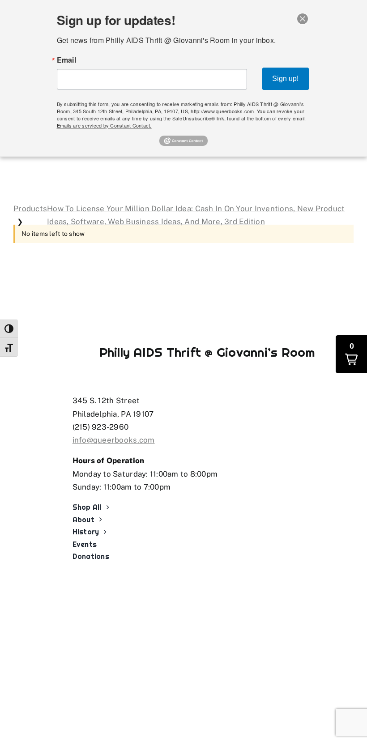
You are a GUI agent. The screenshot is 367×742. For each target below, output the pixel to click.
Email (66, 60)
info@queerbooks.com (114, 439)
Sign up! (285, 78)
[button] (351, 354)
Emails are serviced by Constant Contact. (104, 125)
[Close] (302, 18)
